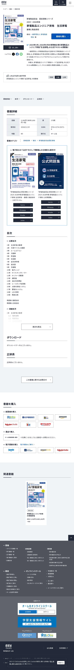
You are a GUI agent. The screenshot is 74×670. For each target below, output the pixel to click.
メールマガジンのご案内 (55, 588)
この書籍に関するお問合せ (36, 379)
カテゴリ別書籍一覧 (12, 548)
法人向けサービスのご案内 (35, 583)
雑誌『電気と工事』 (12, 577)
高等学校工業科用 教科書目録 (58, 565)
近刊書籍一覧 (10, 554)
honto (22, 205)
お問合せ (51, 576)
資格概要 (30, 552)
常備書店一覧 (52, 571)
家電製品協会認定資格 (47, 140)
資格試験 (26, 140)
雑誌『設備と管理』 (12, 580)
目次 (16, 99)
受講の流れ (30, 577)
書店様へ (51, 584)
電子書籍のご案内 (26, 444)
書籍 (10, 9)
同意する (61, 663)
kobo (23, 220)
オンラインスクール (33, 571)
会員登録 (28, 612)
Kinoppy (23, 210)
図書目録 (9, 560)
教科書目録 (52, 552)
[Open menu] (70, 3)
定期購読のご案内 (12, 586)
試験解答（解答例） (32, 555)
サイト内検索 (63, 4)
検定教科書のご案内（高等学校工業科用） (59, 558)
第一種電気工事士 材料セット (35, 561)
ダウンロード (27, 99)
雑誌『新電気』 (11, 574)
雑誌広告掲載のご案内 (14, 589)
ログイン (46, 612)
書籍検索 (56, 4)
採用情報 (64, 648)
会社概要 (50, 648)
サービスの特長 (31, 574)
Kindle (22, 215)
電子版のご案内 (11, 583)
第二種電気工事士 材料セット (35, 558)
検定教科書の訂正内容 (55, 562)
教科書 (49, 549)
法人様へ (51, 581)
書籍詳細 (6, 99)
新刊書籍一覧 (10, 551)
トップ (5, 9)
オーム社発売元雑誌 (12, 592)
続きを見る (37, 326)
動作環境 (30, 580)
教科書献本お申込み (55, 555)
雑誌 (7, 571)
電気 (34, 140)
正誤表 (39, 99)
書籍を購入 (61, 36)
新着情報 (51, 574)
